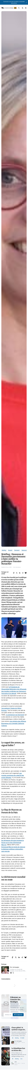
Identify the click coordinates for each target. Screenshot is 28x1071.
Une (21, 1058)
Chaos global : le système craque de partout (18, 1030)
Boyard (10, 550)
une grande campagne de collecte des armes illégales (12, 775)
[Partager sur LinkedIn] (20, 573)
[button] (18, 8)
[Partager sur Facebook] (14, 573)
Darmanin (16, 550)
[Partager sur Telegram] (23, 573)
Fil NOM (22, 1037)
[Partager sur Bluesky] (26, 573)
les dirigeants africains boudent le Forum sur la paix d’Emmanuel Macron (12, 843)
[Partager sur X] (17, 573)
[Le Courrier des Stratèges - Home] (9, 8)
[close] (26, 2)
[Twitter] (13, 973)
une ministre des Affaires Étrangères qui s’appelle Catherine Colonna (13, 723)
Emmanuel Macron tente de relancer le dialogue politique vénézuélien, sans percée (13, 849)
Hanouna (24, 550)
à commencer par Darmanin (15, 715)
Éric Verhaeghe (14, 967)
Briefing (4, 550)
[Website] (11, 973)
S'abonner (19, 1014)
